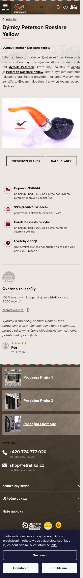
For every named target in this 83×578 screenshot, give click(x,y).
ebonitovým (24, 62)
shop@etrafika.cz (27, 466)
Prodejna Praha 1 (38, 377)
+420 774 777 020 (28, 452)
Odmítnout (20, 568)
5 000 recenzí (11, 301)
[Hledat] (58, 7)
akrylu (75, 67)
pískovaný (62, 82)
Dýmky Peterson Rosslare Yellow (26, 48)
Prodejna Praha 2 (38, 400)
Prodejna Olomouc (39, 424)
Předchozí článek (25, 161)
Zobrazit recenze (13, 310)
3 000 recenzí (28, 251)
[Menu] (5, 7)
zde (54, 545)
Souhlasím (59, 568)
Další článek (61, 161)
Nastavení (40, 555)
